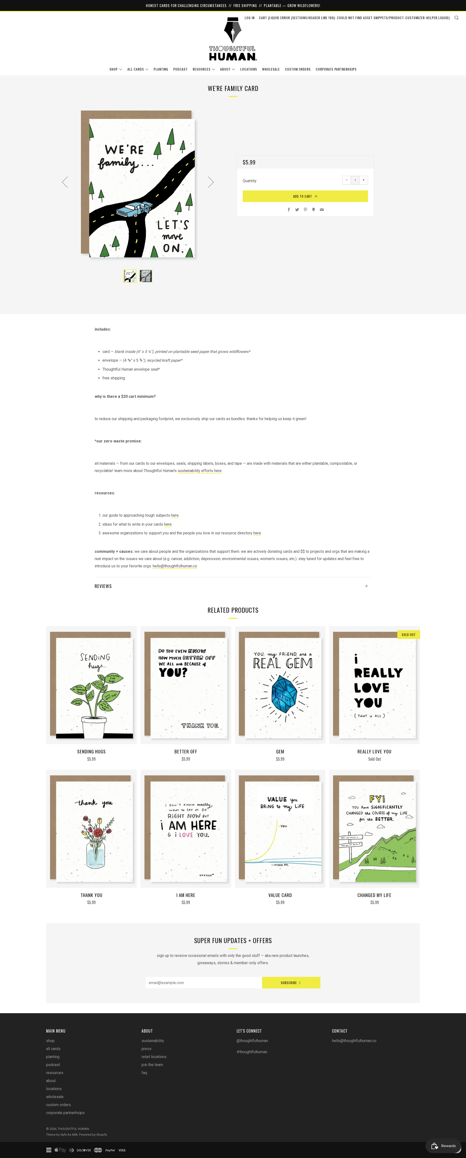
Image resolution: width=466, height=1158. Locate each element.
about (225, 69)
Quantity (250, 181)
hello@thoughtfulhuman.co (175, 566)
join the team (152, 1064)
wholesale (271, 69)
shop (113, 69)
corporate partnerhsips (336, 69)
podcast (180, 69)
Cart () (354, 17)
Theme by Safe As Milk (62, 1134)
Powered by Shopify (93, 1134)
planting (161, 69)
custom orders (298, 69)
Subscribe (289, 982)
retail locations (153, 1056)
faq (144, 1072)
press (146, 1048)
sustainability (152, 1040)
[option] (138, 184)
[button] (129, 276)
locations (248, 69)
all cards (135, 69)
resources (201, 69)
